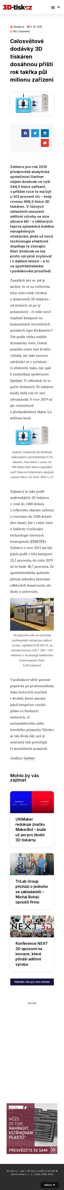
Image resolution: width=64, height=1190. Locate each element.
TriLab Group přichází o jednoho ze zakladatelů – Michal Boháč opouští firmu (31, 892)
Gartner (16, 380)
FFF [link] (42, 541)
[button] (53, 7)
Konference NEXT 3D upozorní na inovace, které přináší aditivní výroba (31, 954)
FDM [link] (34, 541)
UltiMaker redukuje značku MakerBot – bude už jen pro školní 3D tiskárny (30, 829)
